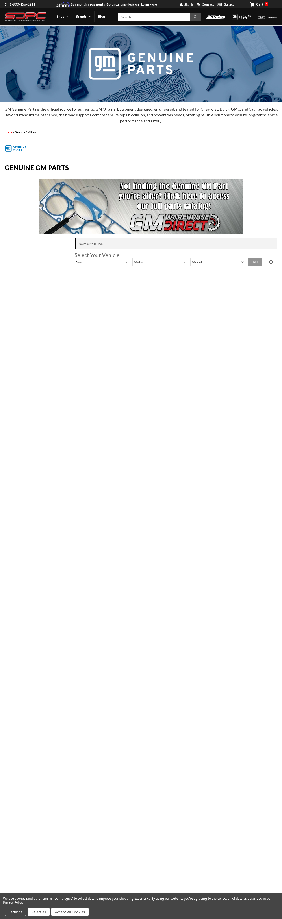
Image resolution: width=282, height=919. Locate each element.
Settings (15, 912)
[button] (225, 4)
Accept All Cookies (70, 912)
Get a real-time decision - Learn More (114, 4)
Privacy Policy (12, 902)
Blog (101, 16)
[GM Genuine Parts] (241, 17)
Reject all (38, 912)
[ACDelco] (215, 17)
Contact (208, 4)
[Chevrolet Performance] (267, 17)
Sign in (189, 4)
